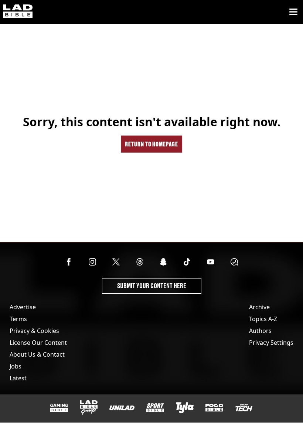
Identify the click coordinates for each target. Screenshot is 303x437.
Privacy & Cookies (34, 331)
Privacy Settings (271, 342)
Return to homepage (151, 143)
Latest (18, 378)
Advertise (23, 307)
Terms (18, 319)
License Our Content (38, 342)
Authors (260, 331)
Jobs (15, 366)
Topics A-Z (263, 319)
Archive (259, 307)
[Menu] (293, 11)
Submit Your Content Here (151, 286)
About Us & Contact (37, 354)
